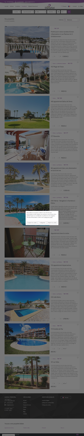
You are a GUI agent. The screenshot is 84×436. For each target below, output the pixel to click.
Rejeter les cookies (52, 222)
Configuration (42, 222)
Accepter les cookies (32, 222)
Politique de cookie (48, 217)
